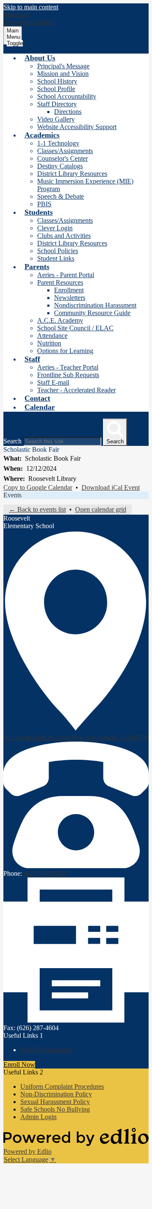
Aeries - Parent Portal (65, 274)
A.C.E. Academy (60, 320)
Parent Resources (60, 282)
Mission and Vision (63, 73)
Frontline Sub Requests (68, 374)
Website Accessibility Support (77, 126)
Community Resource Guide (92, 312)
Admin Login (38, 1116)
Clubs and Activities (64, 235)
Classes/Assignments (65, 150)
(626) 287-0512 (44, 873)
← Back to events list (37, 509)
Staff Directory (57, 104)
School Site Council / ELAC (75, 328)
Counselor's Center (62, 158)
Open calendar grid (100, 509)
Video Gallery (56, 119)
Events (12, 495)
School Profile (56, 88)
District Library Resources (72, 173)
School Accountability (66, 96)
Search (12, 441)
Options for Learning (65, 350)
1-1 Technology (58, 143)
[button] (40, 58)
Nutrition (49, 343)
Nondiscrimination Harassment (95, 305)
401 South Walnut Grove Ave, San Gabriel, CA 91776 (76, 737)
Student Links (55, 258)
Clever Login (55, 228)
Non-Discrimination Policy (56, 1094)
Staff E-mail (53, 382)
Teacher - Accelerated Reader (76, 390)
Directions (67, 111)
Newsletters (69, 297)
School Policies (57, 250)
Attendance (52, 335)
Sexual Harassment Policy (55, 1101)
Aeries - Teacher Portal (67, 367)
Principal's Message (63, 66)
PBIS (44, 204)
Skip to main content (30, 7)
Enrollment (69, 290)
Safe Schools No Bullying (55, 1109)
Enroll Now (19, 1064)
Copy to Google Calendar (37, 487)
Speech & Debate (60, 196)
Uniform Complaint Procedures (62, 1086)
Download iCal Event (110, 487)
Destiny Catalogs (60, 166)
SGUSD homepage (46, 1049)
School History (57, 81)
